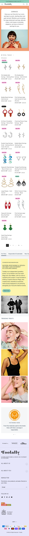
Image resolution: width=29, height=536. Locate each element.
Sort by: (5, 55)
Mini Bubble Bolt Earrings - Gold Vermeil (21, 76)
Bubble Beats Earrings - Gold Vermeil (7, 98)
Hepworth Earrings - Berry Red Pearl (6, 214)
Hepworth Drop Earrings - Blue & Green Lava (7, 168)
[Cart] (27, 4)
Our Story (3, 253)
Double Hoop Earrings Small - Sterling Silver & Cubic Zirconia (7, 145)
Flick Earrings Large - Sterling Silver (20, 214)
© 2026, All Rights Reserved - (13, 532)
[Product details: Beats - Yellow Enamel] (23, 382)
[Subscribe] (26, 487)
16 (18, 245)
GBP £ (13, 521)
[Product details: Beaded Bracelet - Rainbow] (4, 328)
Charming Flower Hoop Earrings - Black (21, 122)
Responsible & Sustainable (15, 253)
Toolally (20, 532)
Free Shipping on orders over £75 (13, 1)
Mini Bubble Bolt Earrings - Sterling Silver (7, 76)
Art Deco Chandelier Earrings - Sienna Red (6, 122)
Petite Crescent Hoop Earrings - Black (20, 192)
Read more (6, 290)
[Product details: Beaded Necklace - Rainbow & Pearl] (17, 347)
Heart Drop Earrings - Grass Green (6, 236)
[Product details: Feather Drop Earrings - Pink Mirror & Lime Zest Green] (16, 338)
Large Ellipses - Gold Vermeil (6, 192)
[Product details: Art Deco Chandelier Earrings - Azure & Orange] (12, 356)
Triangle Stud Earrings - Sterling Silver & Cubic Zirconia (21, 168)
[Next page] (21, 245)
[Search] (24, 4)
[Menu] (2, 4)
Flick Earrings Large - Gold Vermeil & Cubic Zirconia (20, 99)
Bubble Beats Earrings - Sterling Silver (21, 144)
